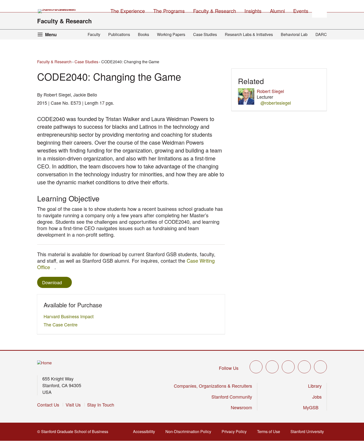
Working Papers (171, 34)
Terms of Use (270, 431)
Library (315, 385)
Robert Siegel (270, 91)
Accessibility (145, 431)
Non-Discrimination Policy (189, 431)
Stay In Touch (100, 404)
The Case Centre (62, 324)
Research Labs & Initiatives (249, 34)
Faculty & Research (64, 21)
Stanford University (308, 431)
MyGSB (312, 407)
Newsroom (241, 407)
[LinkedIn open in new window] (320, 366)
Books (143, 34)
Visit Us (73, 404)
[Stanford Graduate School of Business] (57, 11)
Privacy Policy (236, 431)
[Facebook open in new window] (272, 366)
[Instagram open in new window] (288, 366)
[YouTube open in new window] (304, 366)
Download (52, 282)
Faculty (94, 34)
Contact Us (48, 404)
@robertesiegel (275, 103)
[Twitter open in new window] (256, 366)
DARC (321, 34)
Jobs (317, 396)
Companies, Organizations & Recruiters (213, 385)
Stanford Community (231, 396)
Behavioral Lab (294, 34)
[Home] (44, 363)
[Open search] (319, 10)
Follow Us (228, 368)
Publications (119, 34)
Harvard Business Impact (70, 316)
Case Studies (205, 34)
